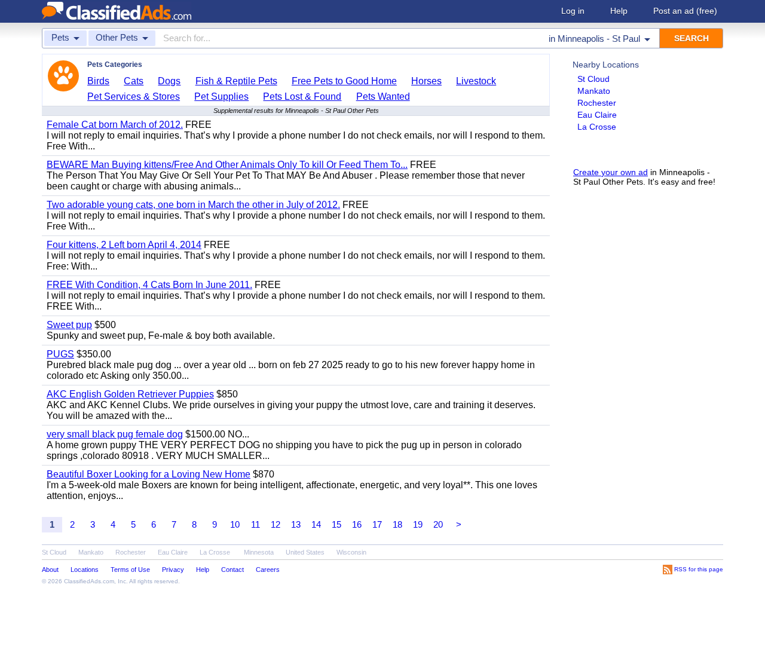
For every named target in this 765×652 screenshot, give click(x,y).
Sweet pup (69, 325)
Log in (573, 11)
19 (418, 524)
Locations (85, 569)
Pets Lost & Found (302, 96)
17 (377, 524)
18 (397, 524)
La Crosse (596, 126)
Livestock (476, 81)
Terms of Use (130, 569)
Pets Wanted (383, 96)
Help (619, 11)
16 (357, 524)
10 (235, 524)
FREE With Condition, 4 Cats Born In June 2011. (149, 285)
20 (438, 524)
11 (255, 524)
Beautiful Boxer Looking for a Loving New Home (148, 474)
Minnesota (259, 552)
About (50, 569)
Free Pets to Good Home (344, 81)
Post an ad (685, 11)
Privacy (173, 569)
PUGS (60, 354)
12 (275, 524)
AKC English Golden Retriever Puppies (130, 394)
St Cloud (593, 79)
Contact (232, 569)
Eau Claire (597, 115)
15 (336, 524)
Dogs (169, 81)
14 (316, 524)
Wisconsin (351, 552)
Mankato (593, 91)
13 (296, 524)
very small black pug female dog (115, 434)
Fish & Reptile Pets (236, 81)
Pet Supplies (221, 96)
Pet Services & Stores (133, 96)
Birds (98, 81)
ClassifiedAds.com (89, 581)
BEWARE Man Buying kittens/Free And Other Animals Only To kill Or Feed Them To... (227, 165)
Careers (268, 569)
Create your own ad (610, 172)
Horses (426, 81)
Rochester (596, 103)
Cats (133, 81)
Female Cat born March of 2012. (115, 125)
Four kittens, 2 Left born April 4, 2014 (124, 245)
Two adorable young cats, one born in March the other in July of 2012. (193, 205)
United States (305, 552)
